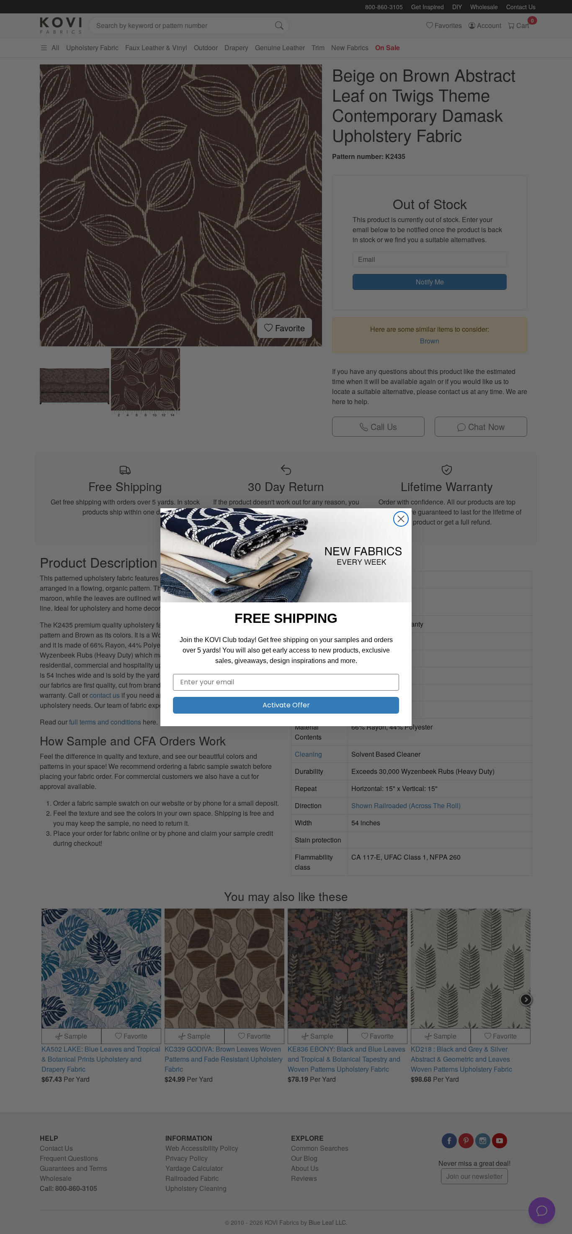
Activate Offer (286, 705)
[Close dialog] (401, 519)
